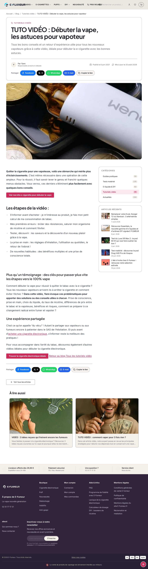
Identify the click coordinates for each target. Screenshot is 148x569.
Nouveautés (44, 497)
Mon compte (69, 492)
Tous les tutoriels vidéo (79, 355)
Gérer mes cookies (78, 557)
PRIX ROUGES (96, 4)
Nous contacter (8, 531)
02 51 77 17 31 (8, 507)
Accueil (9, 14)
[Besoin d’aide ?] (143, 564)
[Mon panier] (141, 4)
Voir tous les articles (22, 382)
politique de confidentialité (46, 545)
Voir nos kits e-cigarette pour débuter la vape (30, 195)
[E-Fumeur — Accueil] (15, 5)
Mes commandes (71, 497)
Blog (17, 14)
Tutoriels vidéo (28, 14)
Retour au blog (57, 355)
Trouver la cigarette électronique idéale (27, 356)
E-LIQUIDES (26, 4)
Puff (41, 492)
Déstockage (44, 501)
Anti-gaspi (43, 510)
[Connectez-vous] (129, 4)
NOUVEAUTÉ (78, 4)
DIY (66, 4)
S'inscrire (51, 538)
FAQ (90, 488)
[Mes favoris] (135, 4)
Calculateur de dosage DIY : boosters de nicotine (98, 510)
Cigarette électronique (48, 488)
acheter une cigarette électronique (27, 333)
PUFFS (57, 4)
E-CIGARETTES (42, 4)
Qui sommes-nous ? (10, 527)
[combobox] (112, 4)
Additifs (42, 505)
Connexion (68, 488)
